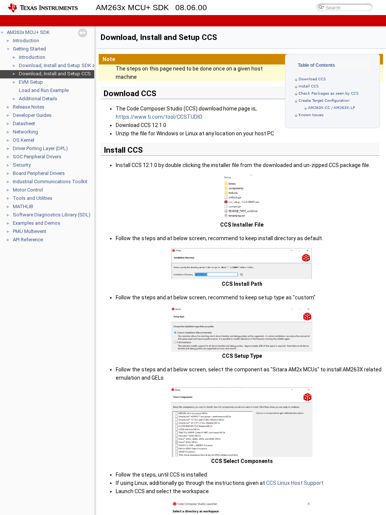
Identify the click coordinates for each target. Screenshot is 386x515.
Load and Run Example (44, 90)
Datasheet (24, 123)
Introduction (26, 40)
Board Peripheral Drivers (39, 173)
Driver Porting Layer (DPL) (40, 148)
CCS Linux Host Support (294, 483)
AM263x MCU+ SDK (28, 32)
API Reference (28, 239)
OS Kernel (23, 140)
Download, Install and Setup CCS (55, 74)
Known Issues (311, 115)
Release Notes (28, 107)
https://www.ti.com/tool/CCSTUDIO (159, 117)
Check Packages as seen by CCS (328, 93)
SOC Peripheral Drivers (37, 156)
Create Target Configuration (324, 100)
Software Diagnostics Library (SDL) (51, 215)
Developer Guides (32, 115)
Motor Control (28, 190)
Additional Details (38, 98)
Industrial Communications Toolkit (50, 181)
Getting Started (29, 49)
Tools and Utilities (32, 198)
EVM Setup (31, 82)
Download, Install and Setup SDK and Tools (67, 65)
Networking (25, 132)
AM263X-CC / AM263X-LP (331, 108)
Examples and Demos (36, 223)
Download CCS (312, 79)
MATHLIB (23, 206)
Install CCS (309, 86)
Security (22, 165)
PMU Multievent (29, 231)
